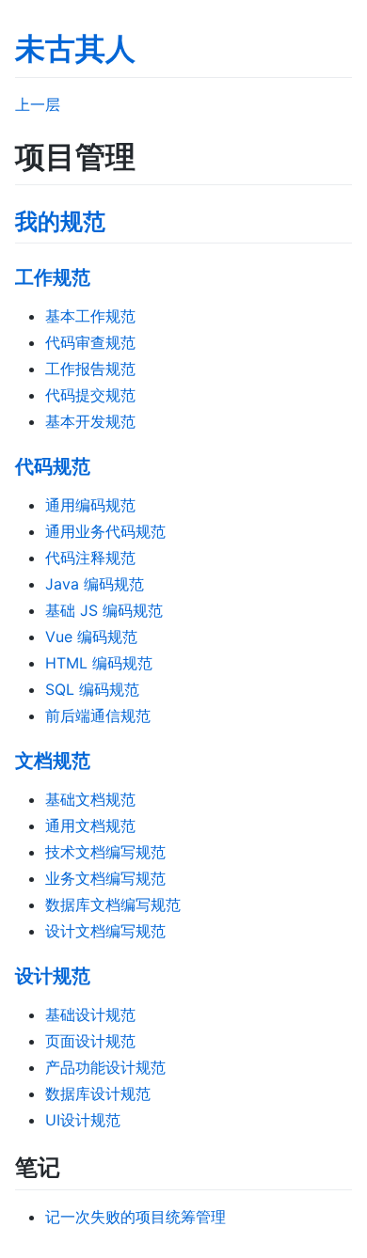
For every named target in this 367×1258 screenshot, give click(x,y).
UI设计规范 (82, 1119)
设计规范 (52, 976)
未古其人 (75, 48)
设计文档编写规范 (105, 930)
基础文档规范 (90, 799)
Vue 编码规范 (91, 636)
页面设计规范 (90, 1040)
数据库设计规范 (98, 1093)
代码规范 (52, 466)
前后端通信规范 (98, 715)
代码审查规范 (90, 342)
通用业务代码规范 (105, 531)
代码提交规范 (90, 394)
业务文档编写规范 (105, 878)
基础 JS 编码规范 (104, 610)
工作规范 (52, 277)
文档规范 (52, 760)
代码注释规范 (90, 557)
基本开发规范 (90, 421)
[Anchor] (116, 219)
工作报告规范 (90, 368)
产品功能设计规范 (105, 1067)
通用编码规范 (90, 504)
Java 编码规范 (94, 583)
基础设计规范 (90, 1014)
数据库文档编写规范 (113, 904)
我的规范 (60, 221)
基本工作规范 (90, 316)
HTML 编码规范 (98, 662)
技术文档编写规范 (105, 851)
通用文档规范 (90, 825)
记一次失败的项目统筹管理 (135, 1216)
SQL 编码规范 (92, 689)
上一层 (37, 104)
